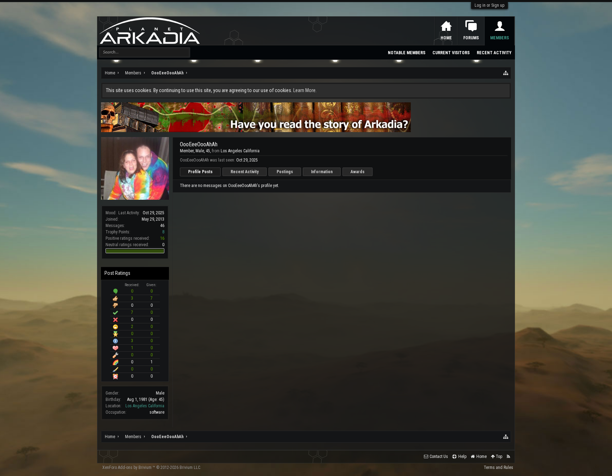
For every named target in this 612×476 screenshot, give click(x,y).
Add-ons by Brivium (151, 467)
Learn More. (305, 90)
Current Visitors (451, 52)
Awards (357, 171)
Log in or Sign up (489, 5)
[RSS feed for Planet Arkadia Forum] (508, 456)
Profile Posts (200, 171)
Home (446, 37)
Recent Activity (245, 171)
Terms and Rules (498, 467)
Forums (471, 37)
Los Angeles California (144, 405)
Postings (285, 171)
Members (499, 37)
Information (322, 171)
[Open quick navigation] (506, 73)
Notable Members (406, 52)
